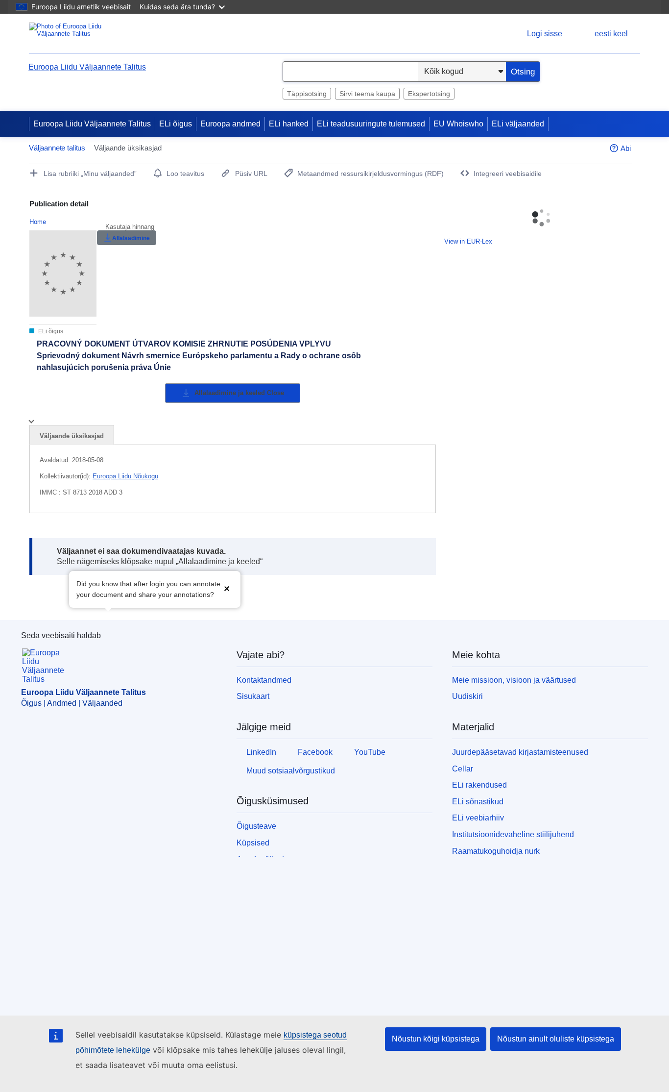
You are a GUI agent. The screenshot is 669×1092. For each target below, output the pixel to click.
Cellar (462, 769)
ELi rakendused (479, 785)
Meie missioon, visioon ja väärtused (514, 680)
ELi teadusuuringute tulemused (371, 124)
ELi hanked (289, 124)
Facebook (315, 752)
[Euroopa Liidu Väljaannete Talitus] (68, 34)
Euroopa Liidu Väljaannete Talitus (87, 67)
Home (37, 221)
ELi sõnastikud (477, 801)
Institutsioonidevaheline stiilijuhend (513, 834)
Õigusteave (256, 826)
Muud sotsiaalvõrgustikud (290, 771)
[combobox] (350, 71)
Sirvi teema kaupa (367, 94)
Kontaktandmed (264, 680)
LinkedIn (261, 752)
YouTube (369, 752)
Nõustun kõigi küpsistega (435, 1039)
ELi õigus (175, 124)
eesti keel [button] (611, 33)
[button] (226, 588)
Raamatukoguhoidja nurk (496, 851)
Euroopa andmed (230, 124)
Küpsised (253, 843)
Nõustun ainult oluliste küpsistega (555, 1039)
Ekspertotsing (429, 94)
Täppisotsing (307, 94)
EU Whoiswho (458, 124)
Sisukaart (253, 696)
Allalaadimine (131, 238)
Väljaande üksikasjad (72, 436)
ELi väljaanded (518, 124)
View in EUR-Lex (468, 241)
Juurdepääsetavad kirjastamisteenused (520, 752)
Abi (626, 148)
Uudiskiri (467, 696)
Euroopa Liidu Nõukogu (125, 476)
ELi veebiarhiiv (478, 818)
